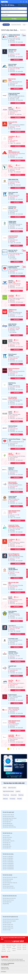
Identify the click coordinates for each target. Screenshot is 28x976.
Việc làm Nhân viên (7, 881)
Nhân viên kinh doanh (8, 791)
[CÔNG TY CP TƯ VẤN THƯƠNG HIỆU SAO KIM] (4, 95)
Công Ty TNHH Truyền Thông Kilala (15, 585)
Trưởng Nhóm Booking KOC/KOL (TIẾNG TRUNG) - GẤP (11, 137)
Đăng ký (20, 4)
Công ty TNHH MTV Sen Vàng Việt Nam (15, 224)
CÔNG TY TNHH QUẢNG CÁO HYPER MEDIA (15, 556)
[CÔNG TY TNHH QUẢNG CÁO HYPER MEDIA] (4, 555)
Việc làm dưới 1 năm (7, 922)
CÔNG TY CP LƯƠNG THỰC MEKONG (13, 499)
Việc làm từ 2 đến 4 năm (8, 924)
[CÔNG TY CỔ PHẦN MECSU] (4, 613)
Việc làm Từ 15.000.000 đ (8, 863)
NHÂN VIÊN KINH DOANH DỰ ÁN (11, 736)
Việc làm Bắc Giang (7, 846)
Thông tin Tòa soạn (4, 967)
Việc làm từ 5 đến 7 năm (8, 926)
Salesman (5, 798)
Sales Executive (12, 787)
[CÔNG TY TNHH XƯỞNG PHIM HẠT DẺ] (4, 311)
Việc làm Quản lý (6, 884)
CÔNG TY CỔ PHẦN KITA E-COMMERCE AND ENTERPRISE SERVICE (16, 125)
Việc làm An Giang (7, 839)
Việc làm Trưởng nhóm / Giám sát (10, 882)
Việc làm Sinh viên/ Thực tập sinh (10, 877)
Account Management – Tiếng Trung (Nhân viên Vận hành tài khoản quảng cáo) (14, 554)
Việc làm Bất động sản (7, 823)
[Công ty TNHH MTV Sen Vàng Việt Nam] (4, 223)
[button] (23, 1)
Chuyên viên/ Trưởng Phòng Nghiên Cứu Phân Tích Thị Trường (14, 525)
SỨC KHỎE (19, 949)
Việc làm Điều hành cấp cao (9, 888)
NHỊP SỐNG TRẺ (14, 946)
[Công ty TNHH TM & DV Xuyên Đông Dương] (4, 737)
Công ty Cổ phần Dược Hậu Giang (15, 400)
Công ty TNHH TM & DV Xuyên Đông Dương (15, 738)
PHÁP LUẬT (3, 951)
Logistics (18, 791)
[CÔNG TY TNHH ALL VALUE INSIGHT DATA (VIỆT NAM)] (4, 527)
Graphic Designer (12, 694)
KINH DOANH (8, 945)
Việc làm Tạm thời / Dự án (8, 900)
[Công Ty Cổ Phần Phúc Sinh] (4, 37)
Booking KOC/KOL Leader (12, 122)
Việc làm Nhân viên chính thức (9, 898)
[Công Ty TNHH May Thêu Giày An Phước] (4, 152)
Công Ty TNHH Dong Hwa (13, 723)
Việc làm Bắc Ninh (7, 847)
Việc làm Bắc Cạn (6, 844)
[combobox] (14, 8)
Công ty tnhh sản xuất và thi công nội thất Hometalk (15, 640)
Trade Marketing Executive (12, 207)
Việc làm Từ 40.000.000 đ (8, 868)
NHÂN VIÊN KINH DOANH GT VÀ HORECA (14, 721)
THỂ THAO (19, 945)
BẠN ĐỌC (24, 947)
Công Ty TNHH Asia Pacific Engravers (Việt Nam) (16, 683)
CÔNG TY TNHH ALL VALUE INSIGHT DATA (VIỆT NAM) (15, 528)
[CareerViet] (18, 941)
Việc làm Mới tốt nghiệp (8, 879)
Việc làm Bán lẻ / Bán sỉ (8, 820)
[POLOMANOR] (4, 51)
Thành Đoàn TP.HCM (5, 968)
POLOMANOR (11, 52)
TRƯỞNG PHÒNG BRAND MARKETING (14, 35)
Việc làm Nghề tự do (7, 901)
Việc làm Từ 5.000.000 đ (8, 858)
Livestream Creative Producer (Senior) (13, 236)
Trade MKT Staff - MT (12, 666)
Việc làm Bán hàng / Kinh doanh (9, 818)
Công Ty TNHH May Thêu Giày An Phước (16, 153)
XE (8, 949)
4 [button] (16, 748)
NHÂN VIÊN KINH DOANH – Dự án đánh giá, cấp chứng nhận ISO (13, 324)
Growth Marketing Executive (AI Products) (10, 597)
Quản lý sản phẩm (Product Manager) (12, 482)
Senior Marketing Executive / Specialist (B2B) (12, 612)
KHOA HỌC (19, 947)
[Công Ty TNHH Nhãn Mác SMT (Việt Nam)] (4, 455)
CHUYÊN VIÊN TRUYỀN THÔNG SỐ (13, 569)
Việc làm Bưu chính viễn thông (9, 827)
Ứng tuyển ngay (17, 59)
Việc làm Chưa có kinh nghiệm (9, 921)
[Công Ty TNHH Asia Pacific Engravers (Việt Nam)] (4, 682)
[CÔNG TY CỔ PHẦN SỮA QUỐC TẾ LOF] (4, 268)
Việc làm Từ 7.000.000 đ (8, 860)
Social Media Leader (13, 638)
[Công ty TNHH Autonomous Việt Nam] (4, 599)
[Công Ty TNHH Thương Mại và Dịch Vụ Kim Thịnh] (4, 81)
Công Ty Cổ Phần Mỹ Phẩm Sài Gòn (15, 253)
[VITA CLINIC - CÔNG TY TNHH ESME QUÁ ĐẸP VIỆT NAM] (4, 167)
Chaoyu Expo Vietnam (13, 470)
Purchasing (12, 798)
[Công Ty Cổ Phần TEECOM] (4, 194)
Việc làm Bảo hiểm (7, 821)
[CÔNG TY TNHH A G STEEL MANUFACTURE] (4, 341)
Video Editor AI (12, 625)
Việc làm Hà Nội (6, 835)
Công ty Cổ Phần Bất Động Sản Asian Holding (16, 67)
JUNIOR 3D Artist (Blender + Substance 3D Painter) (12, 310)
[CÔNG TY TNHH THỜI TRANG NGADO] (4, 413)
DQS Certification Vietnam (13, 326)
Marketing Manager (11, 281)
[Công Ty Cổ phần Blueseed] (4, 385)
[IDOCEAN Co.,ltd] (4, 428)
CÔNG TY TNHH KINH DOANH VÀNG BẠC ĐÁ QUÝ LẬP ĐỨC (15, 696)
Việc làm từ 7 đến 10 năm (8, 928)
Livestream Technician (11, 296)
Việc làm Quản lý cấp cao (8, 886)
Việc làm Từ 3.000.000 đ (8, 856)
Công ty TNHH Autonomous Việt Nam (15, 599)
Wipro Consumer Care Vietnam (14, 668)
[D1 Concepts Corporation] (4, 181)
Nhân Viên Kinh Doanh (12, 79)
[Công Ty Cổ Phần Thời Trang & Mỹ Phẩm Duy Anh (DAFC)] (4, 370)
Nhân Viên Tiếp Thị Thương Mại (12, 251)
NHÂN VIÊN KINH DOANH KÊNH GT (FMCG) (14, 511)
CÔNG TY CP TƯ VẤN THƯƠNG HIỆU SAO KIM (16, 96)
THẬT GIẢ (24, 949)
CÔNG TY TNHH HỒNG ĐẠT (13, 709)
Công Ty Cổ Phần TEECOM (13, 195)
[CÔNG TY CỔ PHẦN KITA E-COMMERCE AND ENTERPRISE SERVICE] (4, 124)
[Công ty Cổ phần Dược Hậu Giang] (4, 399)
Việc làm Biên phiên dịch (8, 825)
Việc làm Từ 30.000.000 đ (8, 867)
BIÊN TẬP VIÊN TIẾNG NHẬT (13, 583)
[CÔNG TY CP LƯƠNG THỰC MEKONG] (4, 498)
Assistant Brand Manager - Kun (14, 439)
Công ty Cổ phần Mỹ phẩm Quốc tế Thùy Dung (16, 298)
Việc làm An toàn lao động (8, 816)
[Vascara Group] (4, 238)
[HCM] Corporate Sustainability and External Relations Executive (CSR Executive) (11, 108)
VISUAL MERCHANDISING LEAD (14, 151)
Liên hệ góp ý (3, 971)
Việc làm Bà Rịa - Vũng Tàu (8, 840)
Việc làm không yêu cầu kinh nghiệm (11, 919)
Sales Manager (10, 165)
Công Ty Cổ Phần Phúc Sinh (14, 38)
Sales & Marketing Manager (10, 454)
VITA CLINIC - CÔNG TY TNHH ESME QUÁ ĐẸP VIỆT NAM (16, 168)
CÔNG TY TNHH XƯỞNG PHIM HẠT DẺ (15, 312)
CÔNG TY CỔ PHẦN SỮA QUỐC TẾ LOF (16, 269)
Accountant (13, 795)
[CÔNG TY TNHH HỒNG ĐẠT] (4, 709)
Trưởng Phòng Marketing (10, 412)
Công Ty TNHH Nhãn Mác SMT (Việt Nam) (16, 456)
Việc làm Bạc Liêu (7, 842)
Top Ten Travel (11, 571)
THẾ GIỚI (3, 949)
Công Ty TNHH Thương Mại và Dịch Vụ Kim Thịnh (15, 82)
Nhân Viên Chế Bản (10, 681)
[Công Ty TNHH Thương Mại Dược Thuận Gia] (4, 484)
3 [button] (13, 748)
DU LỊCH (8, 951)
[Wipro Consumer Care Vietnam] (4, 668)
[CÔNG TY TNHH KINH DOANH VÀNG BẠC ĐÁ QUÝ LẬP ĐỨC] (4, 696)
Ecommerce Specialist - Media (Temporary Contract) (14, 267)
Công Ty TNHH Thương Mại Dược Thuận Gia (15, 485)
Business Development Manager (13, 369)
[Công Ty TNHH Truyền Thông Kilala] (4, 584)
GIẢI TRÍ (14, 950)
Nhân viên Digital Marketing (12, 65)
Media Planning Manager (12, 383)
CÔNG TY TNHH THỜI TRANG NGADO (14, 414)
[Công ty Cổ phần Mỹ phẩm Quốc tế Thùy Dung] (4, 297)
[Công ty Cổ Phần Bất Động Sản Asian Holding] (4, 66)
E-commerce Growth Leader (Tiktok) (11, 540)
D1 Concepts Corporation (13, 181)
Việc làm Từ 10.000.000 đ (8, 861)
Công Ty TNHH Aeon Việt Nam (14, 110)
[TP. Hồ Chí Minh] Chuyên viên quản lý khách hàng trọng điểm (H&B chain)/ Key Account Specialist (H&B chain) (13, 398)
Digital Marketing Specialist (12, 50)
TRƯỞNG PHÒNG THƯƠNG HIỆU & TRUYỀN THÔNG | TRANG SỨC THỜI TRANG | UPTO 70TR (12, 222)
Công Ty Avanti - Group (13, 210)
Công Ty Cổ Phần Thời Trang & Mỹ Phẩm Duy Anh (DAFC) (16, 371)
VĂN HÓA (14, 948)
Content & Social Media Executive (10, 340)
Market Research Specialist (12, 355)
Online (4, 787)
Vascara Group (11, 238)
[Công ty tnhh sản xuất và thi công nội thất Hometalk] (4, 640)
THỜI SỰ (3, 947)
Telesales (19, 798)
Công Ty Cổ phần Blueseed (14, 385)
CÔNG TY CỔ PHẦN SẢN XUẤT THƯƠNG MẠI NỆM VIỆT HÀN (14, 284)
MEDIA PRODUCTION (13, 179)
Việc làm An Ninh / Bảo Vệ (8, 814)
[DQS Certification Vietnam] (4, 326)
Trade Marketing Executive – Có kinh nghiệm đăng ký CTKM (13, 652)
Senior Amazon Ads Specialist (13, 193)
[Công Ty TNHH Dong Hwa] (4, 722)
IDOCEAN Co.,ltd (11, 427)
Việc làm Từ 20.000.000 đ (8, 865)
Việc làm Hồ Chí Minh (7, 837)
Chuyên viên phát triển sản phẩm (12, 497)
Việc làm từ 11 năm (7, 929)
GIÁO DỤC (24, 945)
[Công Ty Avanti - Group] (4, 208)
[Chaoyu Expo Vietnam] (4, 469)
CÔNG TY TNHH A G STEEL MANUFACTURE (13, 342)
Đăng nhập (24, 4)
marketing (20, 795)
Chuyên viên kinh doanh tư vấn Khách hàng (14, 94)
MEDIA (3, 945)
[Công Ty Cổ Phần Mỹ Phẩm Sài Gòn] (4, 252)
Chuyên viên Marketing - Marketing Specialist (11, 468)
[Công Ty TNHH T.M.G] (4, 653)
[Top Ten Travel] (4, 570)
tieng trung (6, 795)
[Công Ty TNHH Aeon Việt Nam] (4, 109)
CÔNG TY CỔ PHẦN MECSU (13, 614)
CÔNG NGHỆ (8, 947)
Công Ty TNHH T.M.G (12, 654)
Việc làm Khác (6, 903)
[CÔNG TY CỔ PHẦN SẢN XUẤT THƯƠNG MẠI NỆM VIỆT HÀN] (4, 282)
